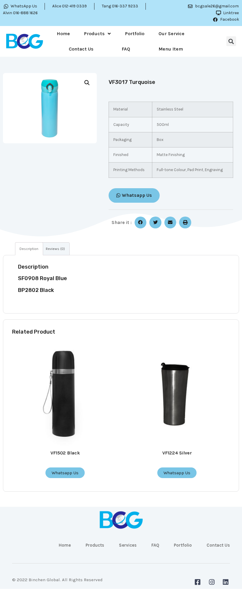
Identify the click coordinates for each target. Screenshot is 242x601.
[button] (134, 195)
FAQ (126, 49)
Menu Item (170, 49)
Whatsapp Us (65, 472)
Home (63, 33)
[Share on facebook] (141, 223)
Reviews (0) (55, 249)
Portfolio (134, 33)
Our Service (171, 33)
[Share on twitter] (155, 223)
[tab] (29, 248)
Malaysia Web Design (34, 584)
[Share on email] (170, 223)
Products (94, 33)
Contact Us (81, 49)
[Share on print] (185, 223)
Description (28, 249)
